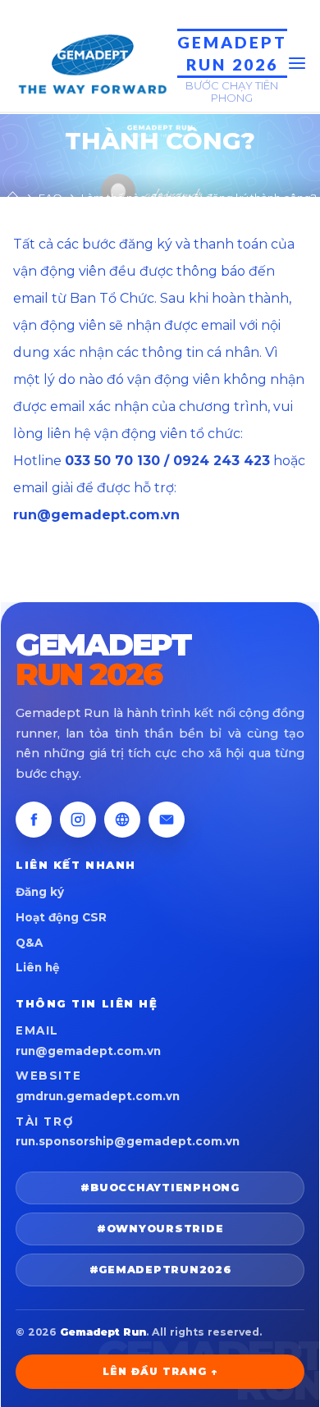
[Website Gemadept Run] (122, 820)
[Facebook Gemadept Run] (34, 820)
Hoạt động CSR (61, 917)
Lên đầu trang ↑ (160, 1371)
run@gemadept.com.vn (88, 1051)
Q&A (29, 942)
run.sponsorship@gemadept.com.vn (128, 1141)
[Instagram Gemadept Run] (78, 820)
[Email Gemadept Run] (167, 820)
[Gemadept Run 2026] (91, 62)
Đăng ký (40, 891)
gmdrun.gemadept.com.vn (98, 1096)
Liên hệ (38, 967)
